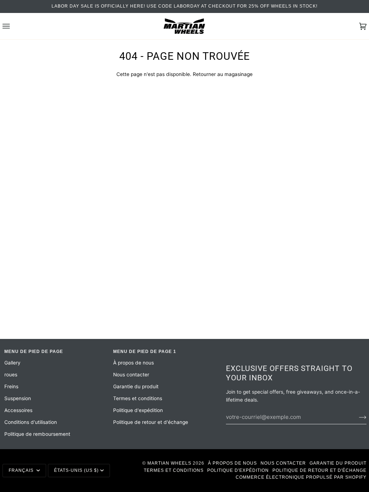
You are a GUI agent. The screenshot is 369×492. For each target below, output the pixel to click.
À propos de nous (133, 363)
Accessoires (18, 410)
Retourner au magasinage (223, 74)
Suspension (17, 398)
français (22, 470)
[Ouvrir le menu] (13, 26)
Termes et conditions (137, 398)
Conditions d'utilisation (30, 422)
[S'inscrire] (356, 417)
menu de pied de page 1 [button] (144, 351)
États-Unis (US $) (76, 470)
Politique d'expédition (138, 410)
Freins (11, 386)
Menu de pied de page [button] (33, 351)
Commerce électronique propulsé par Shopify (301, 477)
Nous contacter (131, 374)
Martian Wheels (169, 463)
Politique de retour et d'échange (150, 422)
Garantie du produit (136, 386)
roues (10, 374)
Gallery (12, 363)
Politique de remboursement (37, 434)
